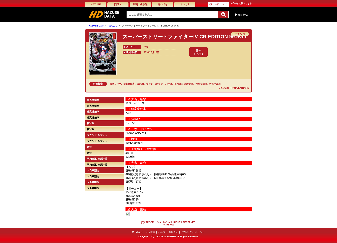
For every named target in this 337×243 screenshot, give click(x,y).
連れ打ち (162, 4)
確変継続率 (129, 83)
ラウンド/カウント (155, 83)
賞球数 (140, 83)
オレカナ (185, 4)
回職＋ (118, 4)
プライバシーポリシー (192, 232)
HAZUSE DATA (96, 25)
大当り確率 (115, 83)
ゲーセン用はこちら (241, 3)
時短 (169, 83)
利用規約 (173, 232)
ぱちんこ (113, 25)
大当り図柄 (215, 83)
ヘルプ (161, 232)
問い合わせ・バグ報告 (143, 232)
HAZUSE (96, 4)
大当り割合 (201, 83)
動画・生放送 (140, 4)
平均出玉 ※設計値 (183, 83)
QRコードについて (218, 4)
